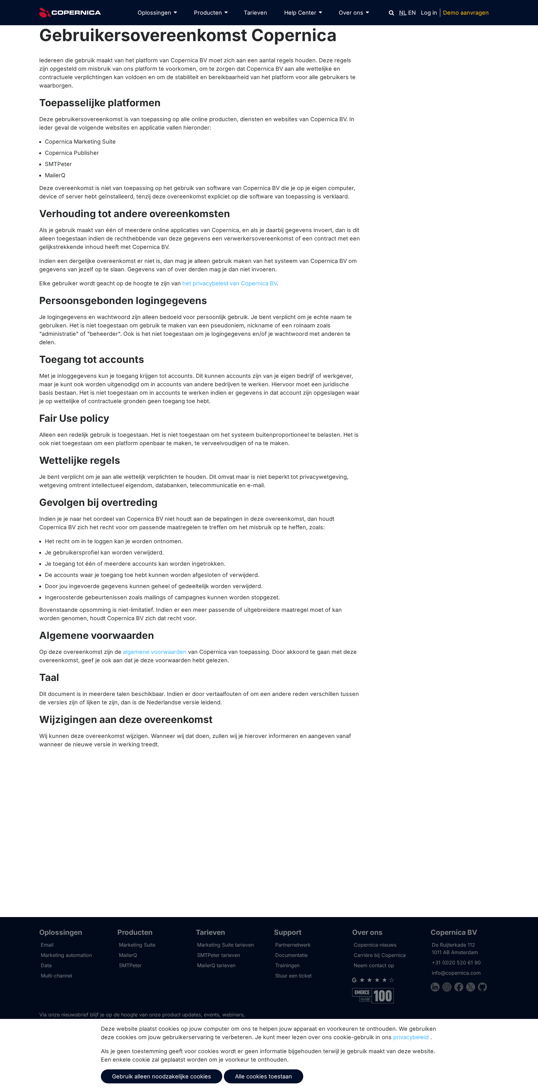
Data (46, 965)
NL (403, 12)
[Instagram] (448, 988)
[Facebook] (460, 988)
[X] (472, 988)
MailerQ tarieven (216, 965)
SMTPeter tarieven (218, 955)
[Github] (482, 988)
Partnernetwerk (293, 945)
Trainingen (287, 965)
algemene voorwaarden (154, 652)
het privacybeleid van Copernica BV (229, 283)
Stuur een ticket (293, 975)
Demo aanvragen (466, 12)
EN (412, 12)
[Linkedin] (436, 988)
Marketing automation (66, 955)
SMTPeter (130, 965)
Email (47, 945)
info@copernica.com (456, 973)
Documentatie (291, 955)
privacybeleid (411, 1037)
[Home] (70, 12)
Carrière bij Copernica (380, 955)
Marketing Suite (137, 945)
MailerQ (128, 955)
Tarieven (255, 12)
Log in (429, 12)
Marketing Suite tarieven (225, 945)
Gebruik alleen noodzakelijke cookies (161, 1076)
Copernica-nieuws (375, 945)
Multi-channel (56, 975)
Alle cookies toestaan (263, 1076)
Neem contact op (374, 965)
